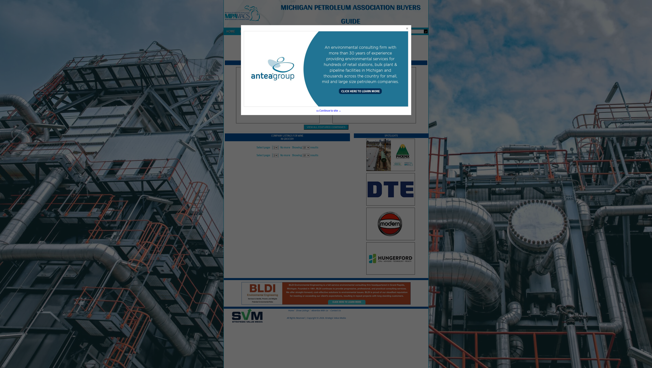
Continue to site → (329, 110)
